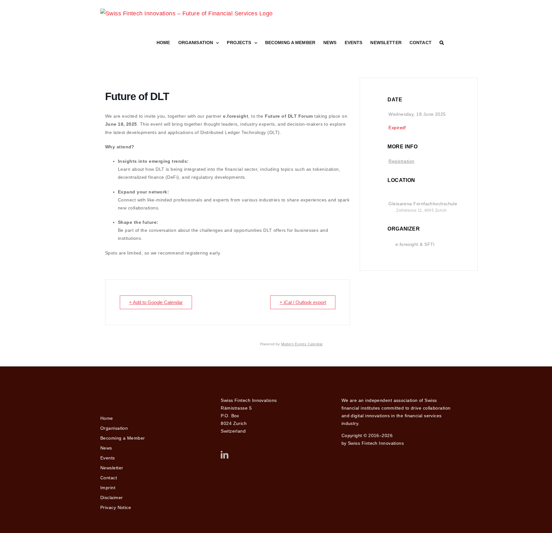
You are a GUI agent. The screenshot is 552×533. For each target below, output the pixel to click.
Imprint (107, 487)
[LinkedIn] (224, 455)
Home (106, 418)
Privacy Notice (115, 507)
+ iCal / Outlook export (303, 302)
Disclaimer (111, 497)
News (106, 448)
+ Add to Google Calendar (156, 302)
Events (107, 457)
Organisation (114, 428)
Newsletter (111, 467)
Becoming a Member (122, 438)
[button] (442, 43)
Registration (401, 161)
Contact (108, 477)
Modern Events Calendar (302, 344)
